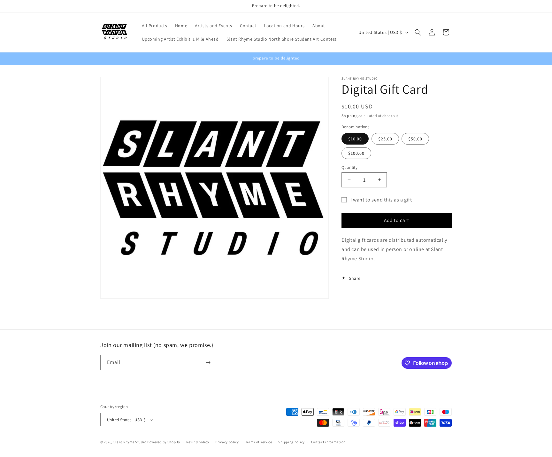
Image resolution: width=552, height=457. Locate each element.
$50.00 (415, 138)
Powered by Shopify (163, 442)
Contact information (328, 442)
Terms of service (258, 442)
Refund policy (197, 442)
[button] (418, 32)
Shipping (349, 115)
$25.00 (385, 138)
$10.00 (355, 138)
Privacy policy (227, 442)
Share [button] (355, 278)
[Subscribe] (208, 362)
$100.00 (356, 153)
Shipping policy (291, 442)
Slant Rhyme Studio (130, 442)
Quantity (349, 167)
